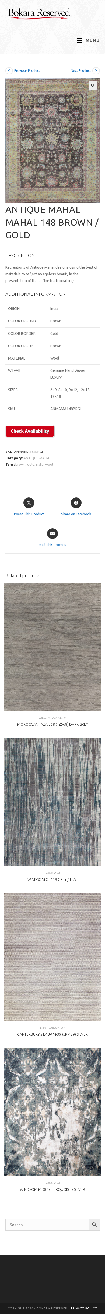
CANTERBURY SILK (52, 1028)
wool (49, 464)
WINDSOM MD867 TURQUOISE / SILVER (52, 1189)
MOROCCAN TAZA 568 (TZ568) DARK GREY (52, 724)
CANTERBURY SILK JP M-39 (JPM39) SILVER (52, 1034)
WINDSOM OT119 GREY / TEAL (52, 879)
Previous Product (27, 70)
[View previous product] (9, 70)
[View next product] (96, 70)
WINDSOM (52, 873)
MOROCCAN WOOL (52, 718)
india (40, 464)
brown (20, 464)
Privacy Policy (84, 1308)
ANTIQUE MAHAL (37, 458)
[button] (93, 85)
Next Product (81, 70)
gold (30, 464)
